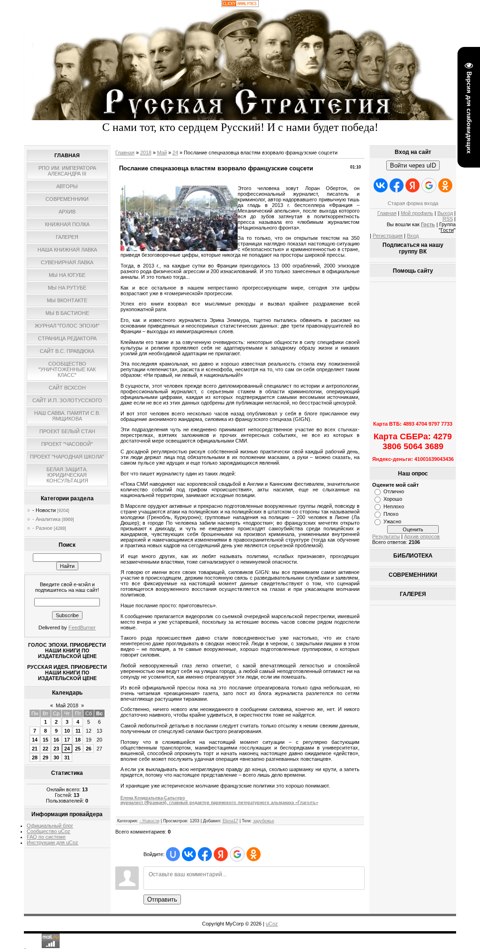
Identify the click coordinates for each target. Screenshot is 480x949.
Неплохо (393, 506)
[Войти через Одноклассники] (254, 854)
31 (67, 757)
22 (45, 748)
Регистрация (388, 235)
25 (78, 748)
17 (67, 739)
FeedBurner (82, 627)
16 (56, 739)
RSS (447, 219)
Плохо (390, 514)
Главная (125, 152)
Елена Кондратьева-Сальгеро (219, 800)
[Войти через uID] (173, 854)
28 (35, 757)
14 (35, 739)
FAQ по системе (46, 837)
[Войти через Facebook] (205, 854)
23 (56, 748)
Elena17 (230, 821)
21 (35, 748)
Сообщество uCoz (48, 831)
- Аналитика (46, 519)
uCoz (272, 923)
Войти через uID (413, 165)
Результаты (386, 536)
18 (78, 739)
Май (162, 152)
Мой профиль (417, 213)
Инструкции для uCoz (52, 842)
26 (88, 748)
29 (45, 757)
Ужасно (392, 521)
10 (67, 731)
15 (45, 739)
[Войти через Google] (237, 854)
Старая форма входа (413, 203)
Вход (413, 235)
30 (56, 757)
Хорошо (392, 499)
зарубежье (263, 821)
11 (78, 731)
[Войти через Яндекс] (221, 854)
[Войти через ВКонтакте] (189, 854)
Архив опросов (422, 536)
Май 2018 (67, 705)
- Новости (44, 510)
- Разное (42, 528)
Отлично (393, 491)
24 (67, 748)
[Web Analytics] (240, 5)
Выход (445, 213)
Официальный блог (50, 825)
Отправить (162, 899)
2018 (145, 152)
